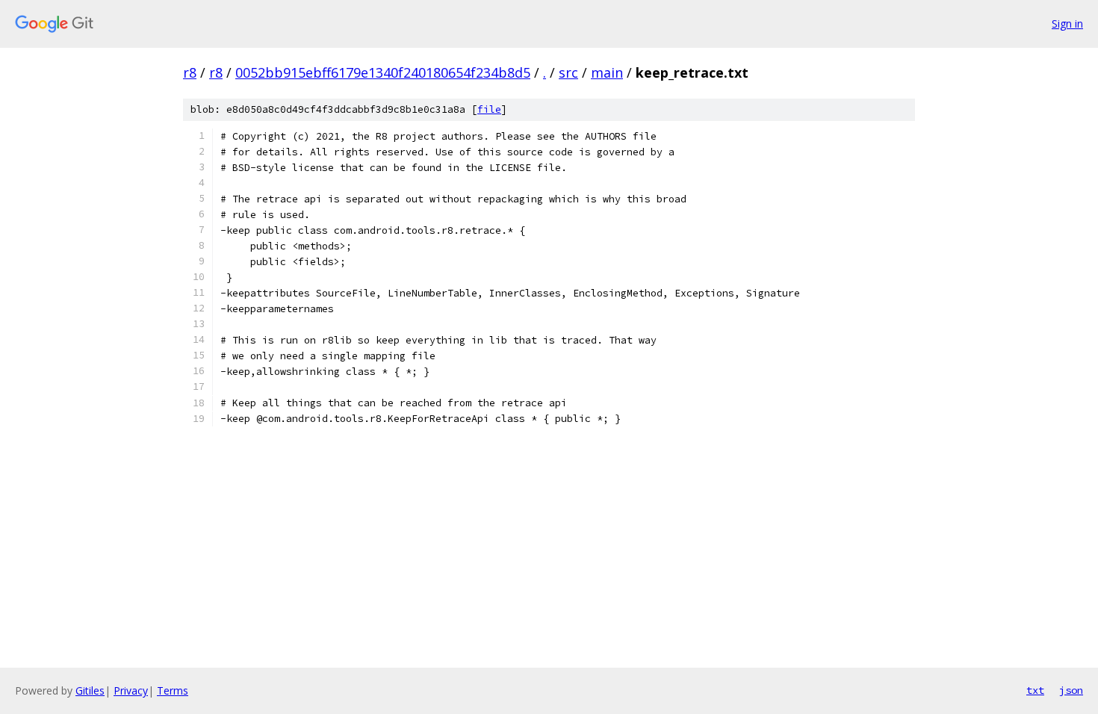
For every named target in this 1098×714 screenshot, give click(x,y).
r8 (189, 72)
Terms (172, 690)
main (607, 72)
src (568, 72)
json (1071, 690)
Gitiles (90, 690)
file (489, 109)
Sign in (1067, 23)
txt (1035, 690)
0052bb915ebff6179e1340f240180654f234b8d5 (382, 72)
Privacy (131, 690)
